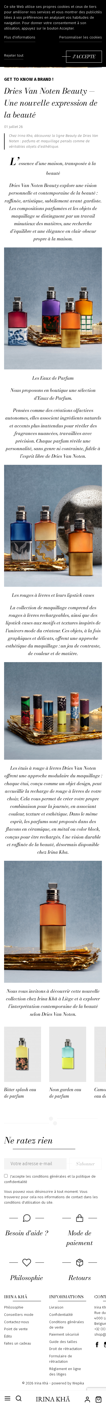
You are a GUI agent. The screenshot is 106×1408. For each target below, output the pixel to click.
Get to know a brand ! (28, 79)
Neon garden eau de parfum (65, 1092)
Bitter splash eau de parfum (20, 1092)
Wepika (78, 1383)
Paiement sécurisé (64, 1334)
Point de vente (16, 1329)
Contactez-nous (16, 1322)
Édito (8, 1336)
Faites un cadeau (17, 1343)
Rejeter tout (13, 56)
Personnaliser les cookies (80, 37)
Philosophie (13, 1307)
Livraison (56, 1307)
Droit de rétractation (65, 1349)
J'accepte (84, 56)
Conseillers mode (18, 1315)
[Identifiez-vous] (87, 1398)
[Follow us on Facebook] (97, 1344)
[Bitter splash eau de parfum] (22, 1054)
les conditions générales (46, 1176)
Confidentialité (61, 1315)
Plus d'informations (19, 37)
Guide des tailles (63, 1342)
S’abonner (85, 1164)
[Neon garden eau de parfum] (67, 1054)
